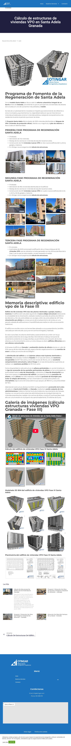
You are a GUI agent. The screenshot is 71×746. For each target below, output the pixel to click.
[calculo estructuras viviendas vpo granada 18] (15, 155)
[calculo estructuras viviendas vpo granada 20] (35, 503)
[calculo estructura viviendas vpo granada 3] (55, 219)
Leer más (5, 742)
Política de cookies (41, 732)
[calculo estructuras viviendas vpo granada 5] (15, 522)
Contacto (64, 4)
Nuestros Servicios (51, 4)
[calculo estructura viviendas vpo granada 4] (15, 219)
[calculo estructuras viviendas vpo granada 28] (20, 568)
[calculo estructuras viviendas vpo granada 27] (50, 568)
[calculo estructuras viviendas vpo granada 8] (55, 168)
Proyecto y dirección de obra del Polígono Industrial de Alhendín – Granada (23, 616)
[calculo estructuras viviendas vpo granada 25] (55, 459)
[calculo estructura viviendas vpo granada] (50, 267)
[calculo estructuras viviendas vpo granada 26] (15, 458)
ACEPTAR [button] (11, 742)
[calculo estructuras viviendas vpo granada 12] (55, 205)
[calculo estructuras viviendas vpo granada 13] (35, 211)
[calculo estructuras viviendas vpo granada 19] (55, 504)
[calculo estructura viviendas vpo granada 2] (35, 230)
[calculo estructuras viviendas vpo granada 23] (15, 477)
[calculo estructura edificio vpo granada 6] (50, 284)
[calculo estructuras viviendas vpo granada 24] (35, 458)
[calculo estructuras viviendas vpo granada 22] (35, 476)
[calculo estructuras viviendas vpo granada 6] (35, 522)
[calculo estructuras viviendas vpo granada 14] (15, 205)
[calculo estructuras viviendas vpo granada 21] (15, 504)
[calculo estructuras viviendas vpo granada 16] (55, 156)
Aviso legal (27, 732)
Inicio (41, 4)
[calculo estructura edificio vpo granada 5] (20, 290)
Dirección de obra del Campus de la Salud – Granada (57, 615)
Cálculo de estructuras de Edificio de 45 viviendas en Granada (22, 590)
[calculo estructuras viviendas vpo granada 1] (35, 542)
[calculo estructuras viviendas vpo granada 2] (55, 541)
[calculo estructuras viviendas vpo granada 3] (15, 540)
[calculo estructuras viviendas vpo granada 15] (15, 167)
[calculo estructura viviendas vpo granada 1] (15, 231)
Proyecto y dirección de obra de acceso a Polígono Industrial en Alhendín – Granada (58, 590)
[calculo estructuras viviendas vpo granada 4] (55, 522)
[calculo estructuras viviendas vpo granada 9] (20, 270)
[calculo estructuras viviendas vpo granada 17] (35, 157)
